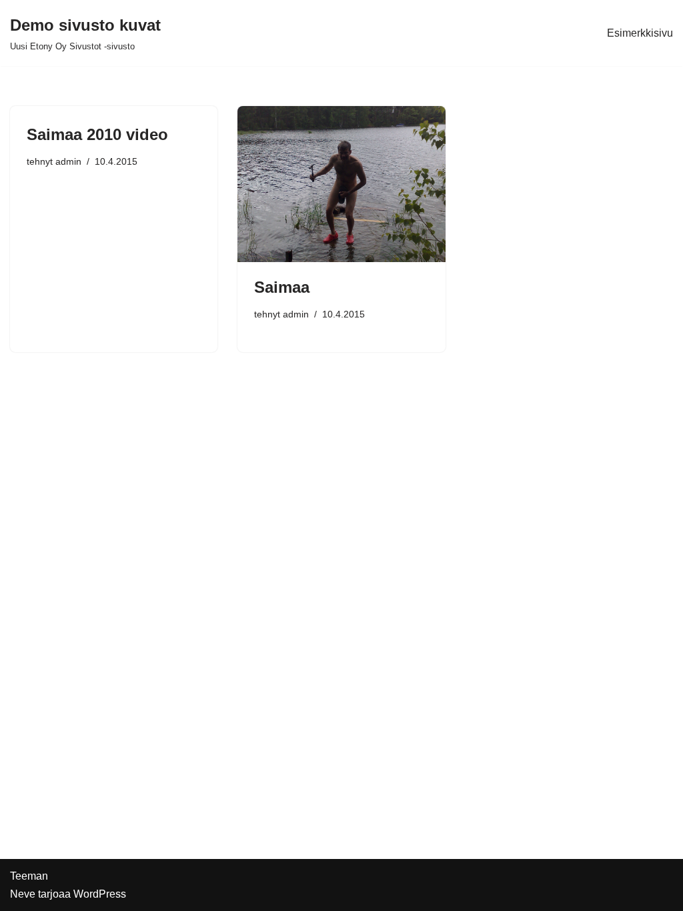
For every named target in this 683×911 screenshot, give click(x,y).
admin (68, 161)
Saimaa (281, 287)
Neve (22, 894)
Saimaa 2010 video (97, 134)
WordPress (99, 894)
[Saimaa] (341, 183)
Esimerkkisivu (640, 33)
